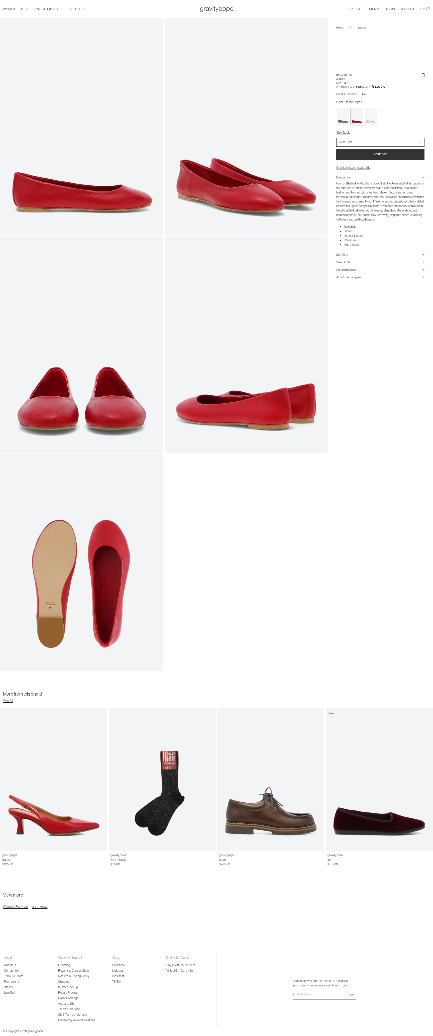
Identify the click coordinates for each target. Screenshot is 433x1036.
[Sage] (270, 779)
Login (390, 9)
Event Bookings (68, 998)
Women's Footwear (15, 906)
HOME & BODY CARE (48, 9)
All (350, 27)
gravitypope (344, 75)
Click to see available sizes (236, 855)
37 (9, 860)
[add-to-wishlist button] (423, 75)
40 (25, 860)
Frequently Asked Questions (76, 1020)
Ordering (64, 965)
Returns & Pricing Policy (73, 976)
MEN (24, 9)
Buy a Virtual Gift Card (180, 965)
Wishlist (407, 9)
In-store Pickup (68, 987)
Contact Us (11, 970)
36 (4, 860)
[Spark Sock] (162, 779)
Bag (425, 9)
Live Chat (9, 992)
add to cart (380, 154)
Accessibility (66, 1003)
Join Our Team (13, 976)
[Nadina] (53, 779)
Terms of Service (69, 1009)
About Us (10, 965)
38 (14, 860)
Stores (8, 987)
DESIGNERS (77, 9)
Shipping (63, 981)
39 (20, 860)
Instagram (118, 970)
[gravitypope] (216, 9)
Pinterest (118, 976)
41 (30, 860)
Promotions (11, 981)
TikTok (116, 981)
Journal (373, 9)
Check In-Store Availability (353, 167)
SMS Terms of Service (72, 1014)
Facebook (118, 965)
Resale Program (68, 992)
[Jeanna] (343, 116)
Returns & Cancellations (73, 970)
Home (339, 27)
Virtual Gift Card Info (179, 970)
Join (351, 994)
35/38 (115, 860)
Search (354, 9)
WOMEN (9, 9)
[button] (380, 87)
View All (8, 700)
